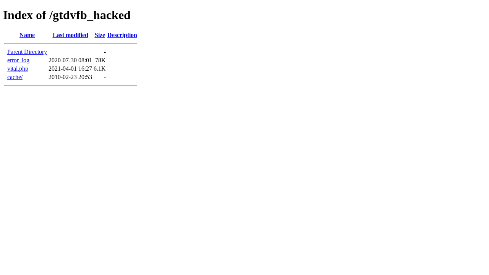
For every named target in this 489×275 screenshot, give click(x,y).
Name (27, 35)
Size (100, 35)
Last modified (70, 35)
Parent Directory (27, 52)
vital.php (17, 68)
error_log (18, 60)
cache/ (15, 77)
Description (122, 35)
